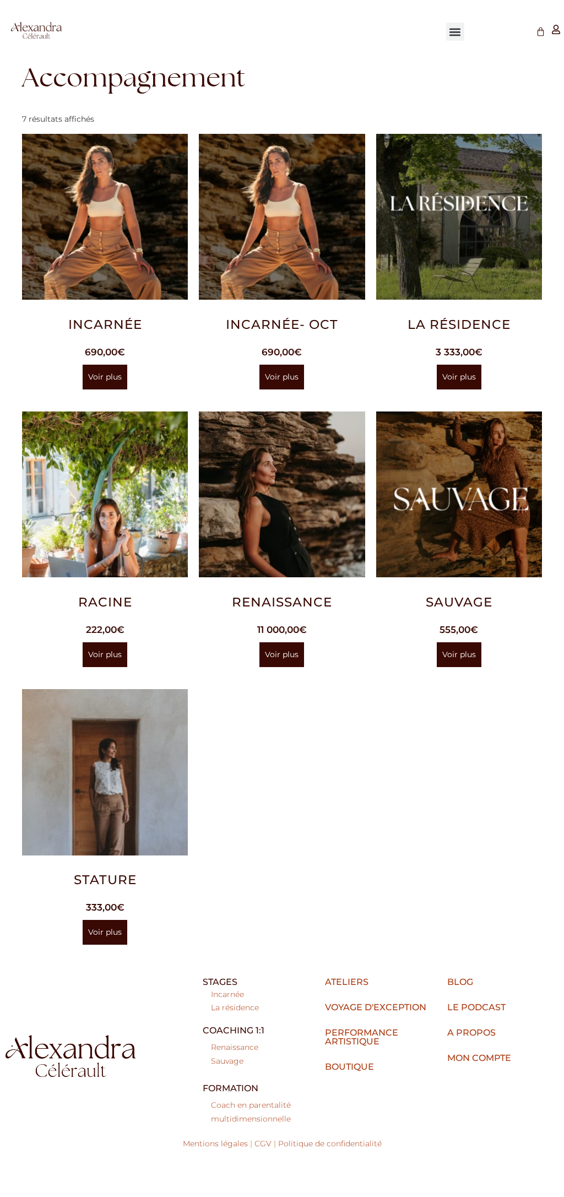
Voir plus (105, 377)
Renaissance (234, 1047)
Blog (460, 982)
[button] (455, 32)
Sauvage (227, 1061)
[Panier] (540, 31)
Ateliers (346, 982)
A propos (471, 1032)
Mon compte (479, 1058)
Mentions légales (215, 1144)
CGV (263, 1144)
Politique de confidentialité (330, 1144)
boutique (349, 1066)
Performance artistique (361, 1037)
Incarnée (227, 994)
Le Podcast (476, 1007)
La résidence (235, 1007)
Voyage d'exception (375, 1007)
